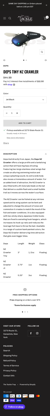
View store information (16, 138)
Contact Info (8, 375)
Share (6, 143)
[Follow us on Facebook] (31, 333)
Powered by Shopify (27, 384)
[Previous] (4, 60)
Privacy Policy (9, 370)
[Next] (45, 60)
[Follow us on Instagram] (37, 333)
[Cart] (45, 18)
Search (6, 350)
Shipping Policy (10, 355)
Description (10, 154)
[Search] (10, 18)
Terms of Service (11, 365)
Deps (5, 66)
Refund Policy (9, 360)
